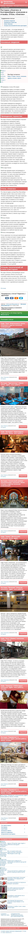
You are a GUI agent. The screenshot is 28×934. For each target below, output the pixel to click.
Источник (3, 288)
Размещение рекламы (17, 915)
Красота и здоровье (7, 832)
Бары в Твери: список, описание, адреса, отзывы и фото (17, 77)
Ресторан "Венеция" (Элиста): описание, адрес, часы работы (12, 588)
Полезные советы (6, 830)
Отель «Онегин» (8, 24)
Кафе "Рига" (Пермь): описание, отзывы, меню (12, 639)
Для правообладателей (17, 916)
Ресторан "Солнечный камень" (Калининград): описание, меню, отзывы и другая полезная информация (13, 483)
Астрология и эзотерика (8, 834)
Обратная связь (5, 915)
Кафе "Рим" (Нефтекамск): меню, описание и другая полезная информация (13, 325)
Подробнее (23, 378)
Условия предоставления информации (11, 931)
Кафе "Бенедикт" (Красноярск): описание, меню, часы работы (12, 432)
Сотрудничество (15, 913)
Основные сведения (9, 21)
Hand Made (4, 829)
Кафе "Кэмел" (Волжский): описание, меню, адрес (10, 537)
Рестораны (3, 378)
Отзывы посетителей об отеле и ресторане (15, 25)
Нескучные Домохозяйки (9, 2)
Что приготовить (6, 825)
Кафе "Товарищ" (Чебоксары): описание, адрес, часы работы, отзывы (12, 687)
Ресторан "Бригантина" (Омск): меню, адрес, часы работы (12, 384)
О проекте (3, 913)
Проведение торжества (10, 22)
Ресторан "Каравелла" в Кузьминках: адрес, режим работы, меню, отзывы (14, 738)
